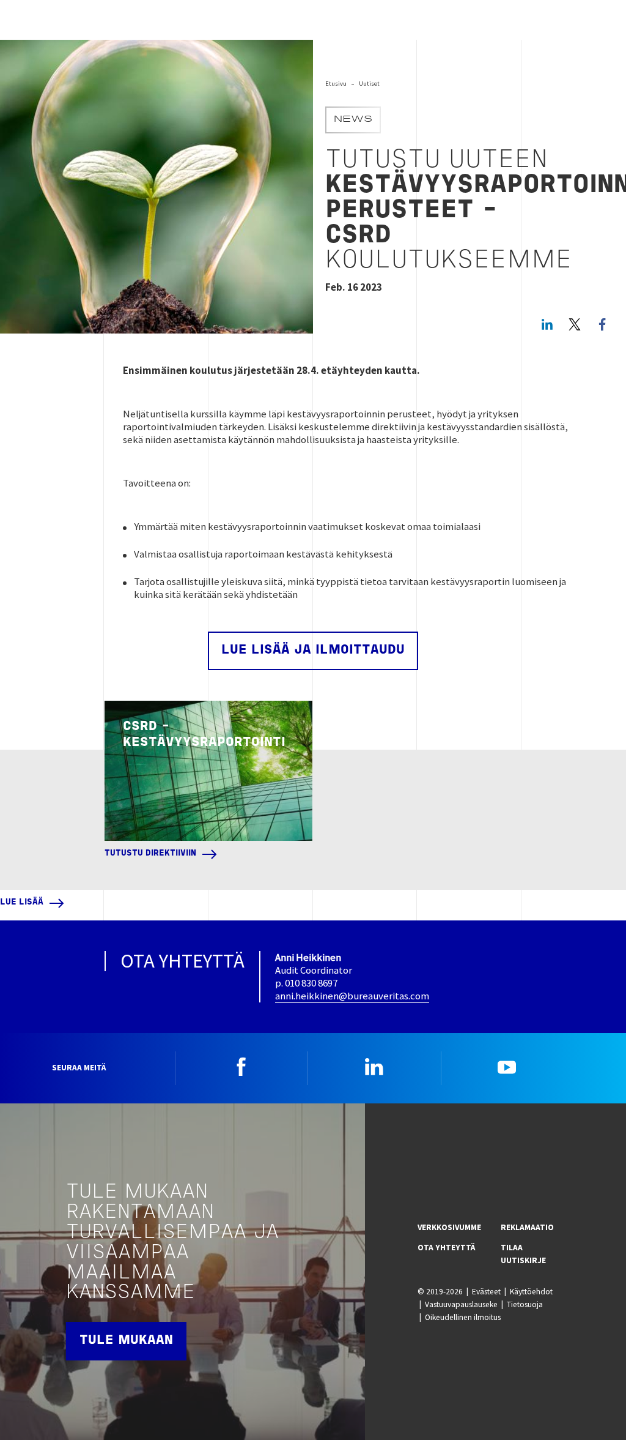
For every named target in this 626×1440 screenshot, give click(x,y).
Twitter (574, 324)
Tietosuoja (525, 1304)
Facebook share (602, 324)
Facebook (241, 1067)
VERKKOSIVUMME (449, 1227)
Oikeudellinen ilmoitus (463, 1317)
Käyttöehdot (531, 1291)
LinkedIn (547, 324)
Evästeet (486, 1291)
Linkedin (374, 1067)
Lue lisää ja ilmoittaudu (313, 650)
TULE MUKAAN (126, 1340)
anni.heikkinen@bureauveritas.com (352, 995)
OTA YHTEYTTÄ (446, 1247)
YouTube (507, 1067)
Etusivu (336, 83)
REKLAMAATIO (527, 1227)
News (353, 120)
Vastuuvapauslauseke (461, 1304)
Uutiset (369, 83)
